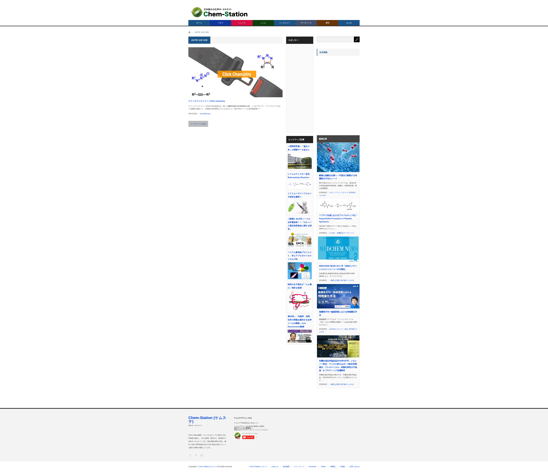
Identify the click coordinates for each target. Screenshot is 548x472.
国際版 (332, 467)
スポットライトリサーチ (338, 193)
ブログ (220, 23)
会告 (346, 329)
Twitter (323, 467)
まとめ (349, 23)
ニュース (242, 23)
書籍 (327, 23)
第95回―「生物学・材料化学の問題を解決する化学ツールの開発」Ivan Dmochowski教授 (300, 321)
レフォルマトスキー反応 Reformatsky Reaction (299, 176)
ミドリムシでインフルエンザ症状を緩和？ (300, 195)
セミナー (340, 329)
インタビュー (284, 23)
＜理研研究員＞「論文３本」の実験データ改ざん (299, 148)
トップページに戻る (198, 124)
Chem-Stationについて (258, 467)
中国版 (342, 467)
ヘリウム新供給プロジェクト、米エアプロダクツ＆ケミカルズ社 (300, 255)
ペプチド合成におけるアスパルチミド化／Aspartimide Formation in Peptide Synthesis (338, 218)
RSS (201, 455)
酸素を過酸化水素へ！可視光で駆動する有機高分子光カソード (338, 177)
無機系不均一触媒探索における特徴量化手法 (338, 313)
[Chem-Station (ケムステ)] (219, 12)
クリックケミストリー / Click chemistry (206, 101)
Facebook (312, 467)
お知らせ (274, 467)
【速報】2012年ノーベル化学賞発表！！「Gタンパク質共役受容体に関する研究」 (300, 224)
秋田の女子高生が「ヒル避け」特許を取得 (300, 286)
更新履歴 (286, 467)
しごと (263, 23)
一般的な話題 (334, 280)
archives (332, 329)
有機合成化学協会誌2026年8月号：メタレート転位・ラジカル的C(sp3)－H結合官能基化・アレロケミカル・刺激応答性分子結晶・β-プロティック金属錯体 (338, 365)
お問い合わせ (354, 467)
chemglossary (205, 114)
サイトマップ (299, 467)
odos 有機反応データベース (342, 233)
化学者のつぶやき (347, 280)
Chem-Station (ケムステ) (207, 420)
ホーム (199, 23)
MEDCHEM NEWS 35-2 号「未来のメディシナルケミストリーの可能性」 (338, 267)
